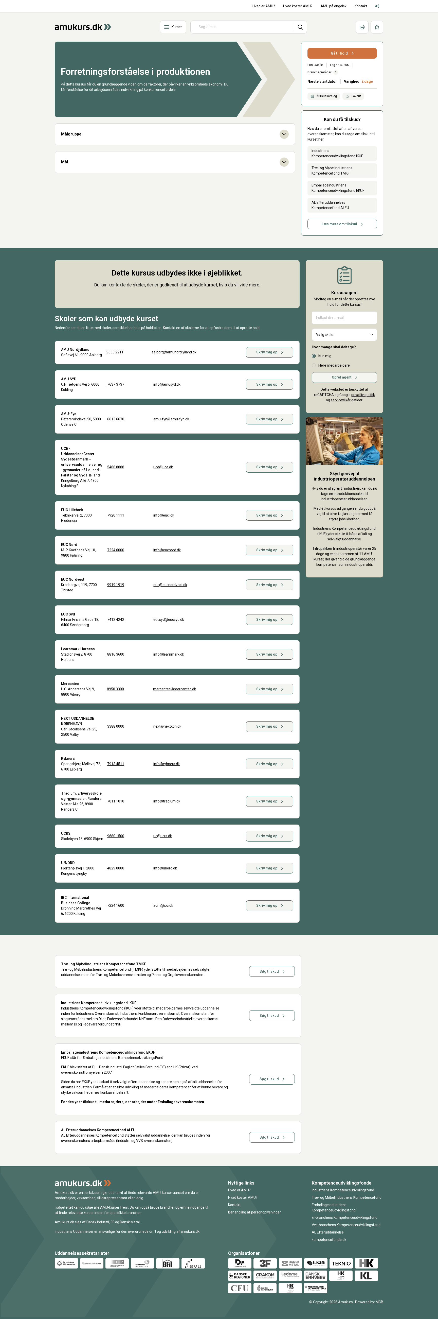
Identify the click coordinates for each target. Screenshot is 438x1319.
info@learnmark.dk (168, 654)
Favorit (356, 96)
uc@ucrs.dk (162, 836)
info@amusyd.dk (166, 384)
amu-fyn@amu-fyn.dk (171, 419)
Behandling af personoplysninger (254, 1212)
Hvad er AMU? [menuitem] (263, 6)
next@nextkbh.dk (167, 726)
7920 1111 (115, 515)
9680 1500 (115, 836)
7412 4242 (115, 620)
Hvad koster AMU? (243, 1197)
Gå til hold (339, 53)
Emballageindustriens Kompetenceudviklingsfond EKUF (338, 188)
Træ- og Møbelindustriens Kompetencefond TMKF (332, 170)
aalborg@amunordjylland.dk (174, 352)
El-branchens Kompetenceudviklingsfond (344, 1217)
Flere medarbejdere (334, 365)
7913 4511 (115, 764)
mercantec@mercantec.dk (174, 689)
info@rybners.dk (166, 764)
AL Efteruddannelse (328, 1232)
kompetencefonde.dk (329, 1240)
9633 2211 (114, 352)
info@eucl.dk (163, 515)
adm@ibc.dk (163, 905)
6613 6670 (115, 419)
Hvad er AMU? (239, 1190)
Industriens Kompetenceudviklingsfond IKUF (337, 153)
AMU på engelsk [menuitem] (333, 6)
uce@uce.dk (163, 467)
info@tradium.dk (166, 801)
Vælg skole (324, 335)
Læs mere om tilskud (339, 224)
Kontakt (234, 1205)
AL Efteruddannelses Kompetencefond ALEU (330, 205)
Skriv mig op (266, 352)
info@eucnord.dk (167, 550)
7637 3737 (115, 384)
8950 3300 (115, 689)
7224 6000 (115, 550)
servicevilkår (341, 400)
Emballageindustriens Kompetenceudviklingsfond (334, 1207)
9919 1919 (115, 585)
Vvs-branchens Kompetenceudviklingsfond (346, 1225)
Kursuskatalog (326, 96)
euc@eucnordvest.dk (170, 585)
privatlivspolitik (363, 395)
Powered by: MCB (369, 1302)
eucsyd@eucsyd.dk (168, 620)
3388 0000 (115, 726)
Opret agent (342, 377)
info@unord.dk (165, 868)
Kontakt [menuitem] (361, 6)
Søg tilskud (269, 971)
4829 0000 (115, 868)
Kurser (177, 27)
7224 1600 (115, 905)
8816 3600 (115, 654)
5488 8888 (115, 467)
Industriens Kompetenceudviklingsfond (343, 1190)
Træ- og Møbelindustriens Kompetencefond (346, 1197)
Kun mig (324, 356)
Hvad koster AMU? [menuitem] (298, 6)
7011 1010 (115, 801)
